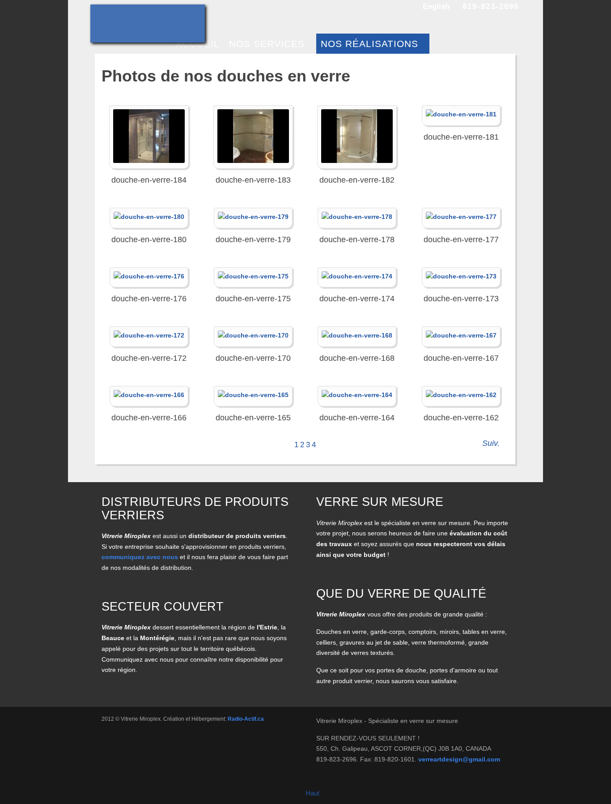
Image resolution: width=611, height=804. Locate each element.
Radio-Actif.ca (246, 719)
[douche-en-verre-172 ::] (149, 335)
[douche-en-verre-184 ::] (149, 136)
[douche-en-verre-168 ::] (357, 335)
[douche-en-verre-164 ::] (357, 395)
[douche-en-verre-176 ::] (149, 276)
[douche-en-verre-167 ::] (461, 335)
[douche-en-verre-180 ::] (149, 217)
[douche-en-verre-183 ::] (253, 136)
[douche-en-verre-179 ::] (253, 217)
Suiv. (491, 443)
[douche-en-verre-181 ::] (461, 114)
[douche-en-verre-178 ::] (357, 217)
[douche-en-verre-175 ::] (253, 276)
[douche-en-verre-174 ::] (357, 276)
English (436, 6)
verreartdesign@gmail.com (459, 759)
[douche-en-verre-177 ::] (461, 217)
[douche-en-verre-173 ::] (461, 276)
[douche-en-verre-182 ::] (357, 136)
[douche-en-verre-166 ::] (149, 395)
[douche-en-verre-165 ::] (253, 395)
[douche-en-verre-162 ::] (461, 395)
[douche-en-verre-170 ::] (253, 335)
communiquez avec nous (140, 556)
